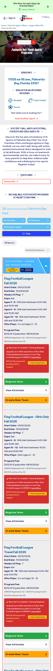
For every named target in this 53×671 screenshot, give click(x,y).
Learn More (36, 357)
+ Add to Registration (37, 363)
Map (28, 233)
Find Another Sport (25, 118)
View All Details (15, 390)
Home (3, 25)
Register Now (14, 381)
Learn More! (28, 9)
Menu (47, 17)
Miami (24, 25)
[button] (27, 390)
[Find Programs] (33, 42)
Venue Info (9, 181)
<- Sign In (10, 18)
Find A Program (14, 25)
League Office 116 (36, 25)
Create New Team (17, 400)
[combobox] (3, 227)
